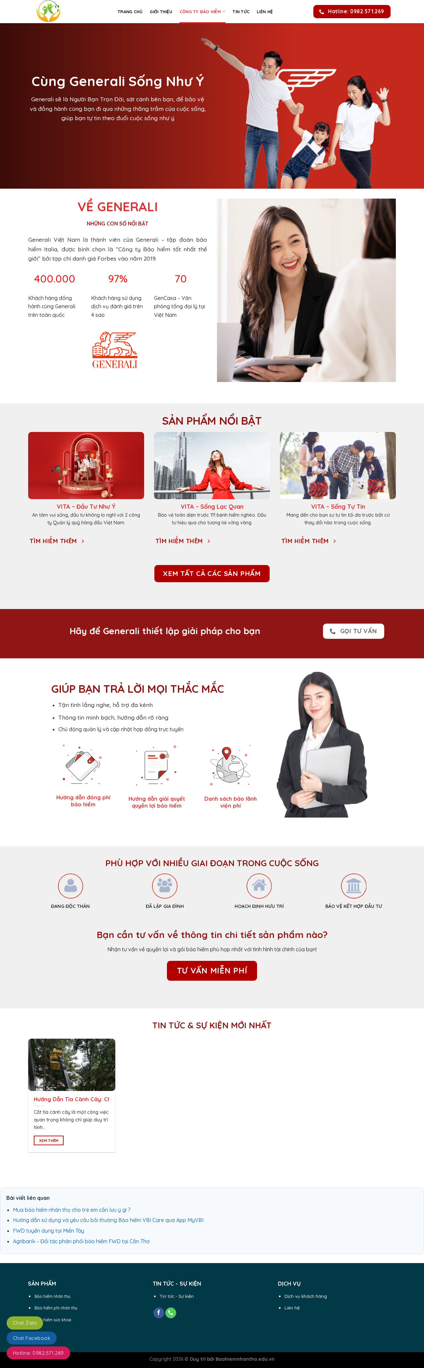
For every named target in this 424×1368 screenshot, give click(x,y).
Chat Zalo (25, 1323)
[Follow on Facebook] (158, 1313)
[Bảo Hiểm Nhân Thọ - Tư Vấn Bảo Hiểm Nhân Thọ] (68, 11)
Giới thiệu (161, 11)
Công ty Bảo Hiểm (200, 11)
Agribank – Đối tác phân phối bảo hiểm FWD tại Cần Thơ (81, 1241)
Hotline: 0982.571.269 (38, 1353)
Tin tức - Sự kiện (177, 1296)
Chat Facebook (31, 1338)
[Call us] (170, 1313)
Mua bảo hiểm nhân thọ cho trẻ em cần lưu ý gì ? (72, 1209)
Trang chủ (130, 11)
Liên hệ (265, 11)
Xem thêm (49, 1140)
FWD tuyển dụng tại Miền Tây (48, 1230)
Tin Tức (241, 11)
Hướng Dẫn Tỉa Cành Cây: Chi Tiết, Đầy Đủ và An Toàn (106, 1099)
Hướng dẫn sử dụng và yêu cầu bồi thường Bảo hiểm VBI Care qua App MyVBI (108, 1220)
